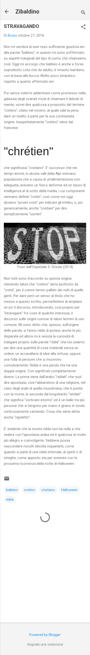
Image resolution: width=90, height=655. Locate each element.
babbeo (12, 490)
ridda (10, 499)
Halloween (69, 490)
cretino (29, 490)
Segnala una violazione (45, 644)
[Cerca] (83, 13)
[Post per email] (7, 480)
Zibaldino (27, 11)
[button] (83, 27)
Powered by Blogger (45, 635)
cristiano (48, 490)
